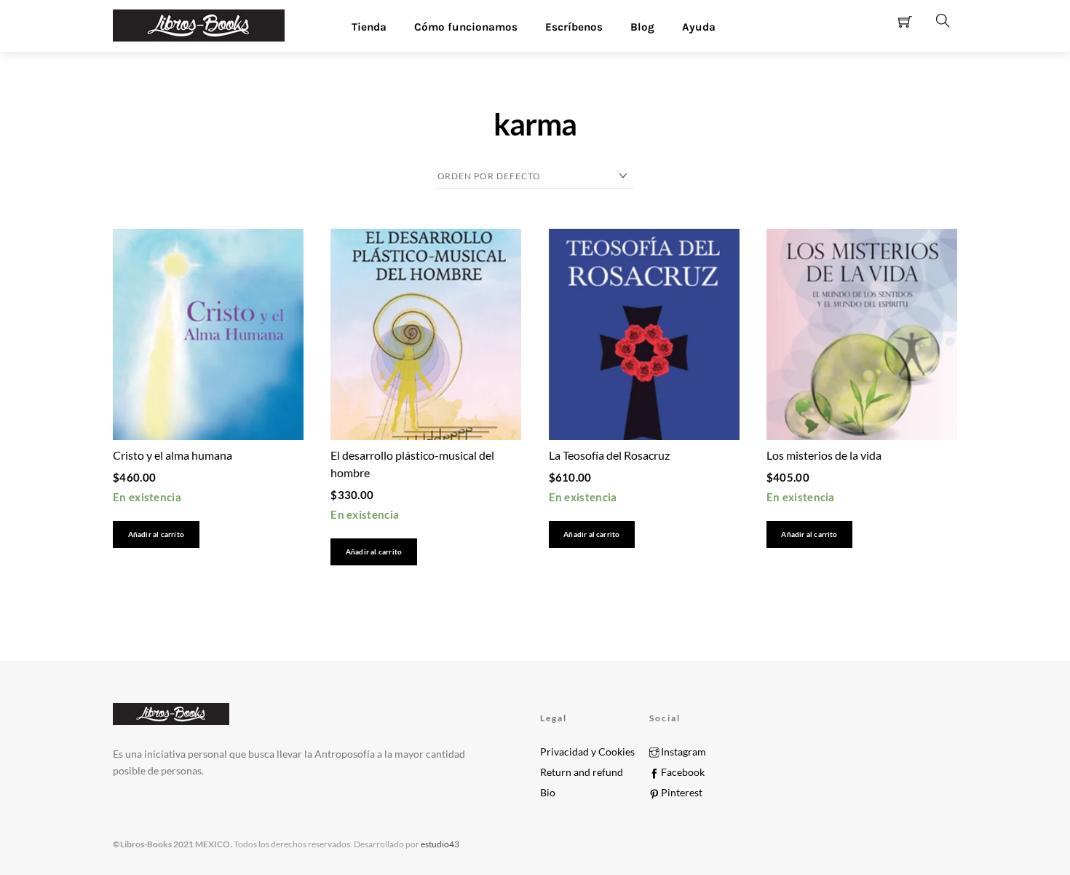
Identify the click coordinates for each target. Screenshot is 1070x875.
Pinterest (680, 793)
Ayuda (699, 27)
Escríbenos (574, 27)
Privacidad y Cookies (587, 752)
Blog (642, 27)
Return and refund (581, 772)
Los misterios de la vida (823, 455)
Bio (547, 793)
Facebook (682, 772)
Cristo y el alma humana (172, 455)
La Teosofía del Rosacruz (609, 455)
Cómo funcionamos (466, 27)
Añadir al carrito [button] (156, 534)
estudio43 (439, 844)
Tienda (369, 27)
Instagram (682, 752)
